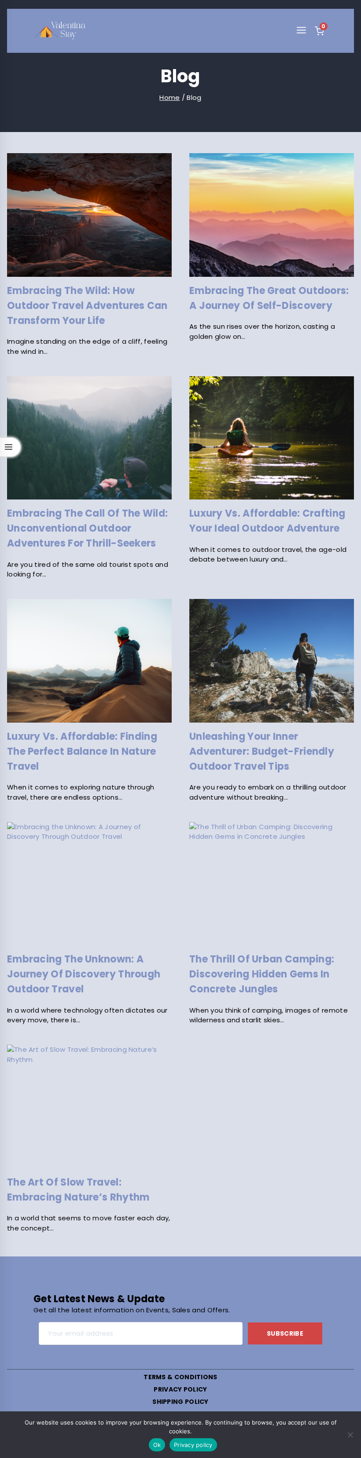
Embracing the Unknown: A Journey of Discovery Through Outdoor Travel (83, 974)
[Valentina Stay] (59, 30)
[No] (350, 1434)
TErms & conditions (180, 1377)
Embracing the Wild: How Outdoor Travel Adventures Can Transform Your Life (87, 305)
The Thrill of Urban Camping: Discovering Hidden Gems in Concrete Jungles (261, 974)
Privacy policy (193, 1444)
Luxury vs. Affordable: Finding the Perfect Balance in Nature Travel (82, 751)
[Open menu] (301, 30)
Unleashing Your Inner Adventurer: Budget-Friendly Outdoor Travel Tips (261, 751)
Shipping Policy (180, 1401)
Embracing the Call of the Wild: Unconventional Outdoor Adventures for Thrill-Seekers (87, 528)
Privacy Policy (180, 1389)
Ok (157, 1444)
